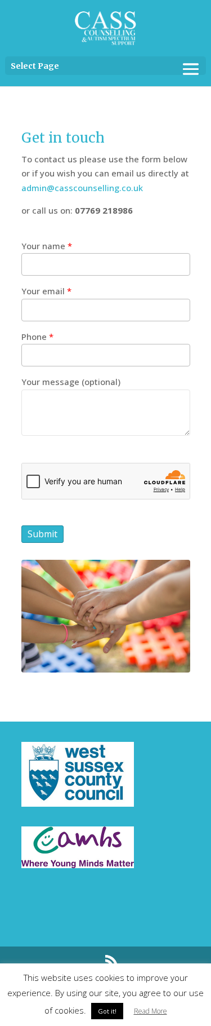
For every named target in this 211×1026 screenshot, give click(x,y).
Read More (150, 1011)
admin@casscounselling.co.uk (82, 187)
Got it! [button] (107, 1011)
